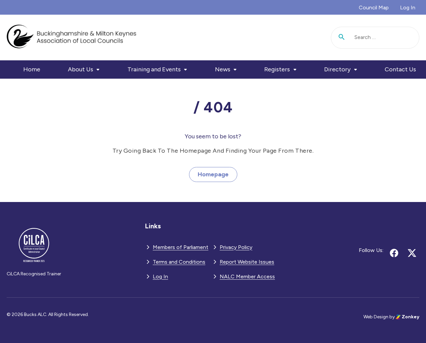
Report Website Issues (247, 262)
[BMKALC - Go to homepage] (71, 37)
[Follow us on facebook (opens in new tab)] (394, 253)
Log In (407, 7)
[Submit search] (341, 37)
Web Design (375, 317)
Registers (277, 69)
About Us (80, 69)
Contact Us (400, 69)
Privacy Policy (236, 247)
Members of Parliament (180, 247)
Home (31, 69)
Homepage (213, 174)
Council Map (374, 7)
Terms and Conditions (179, 262)
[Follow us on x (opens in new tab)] (412, 253)
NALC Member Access (247, 276)
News (222, 69)
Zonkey (410, 317)
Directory (337, 69)
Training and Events (154, 69)
